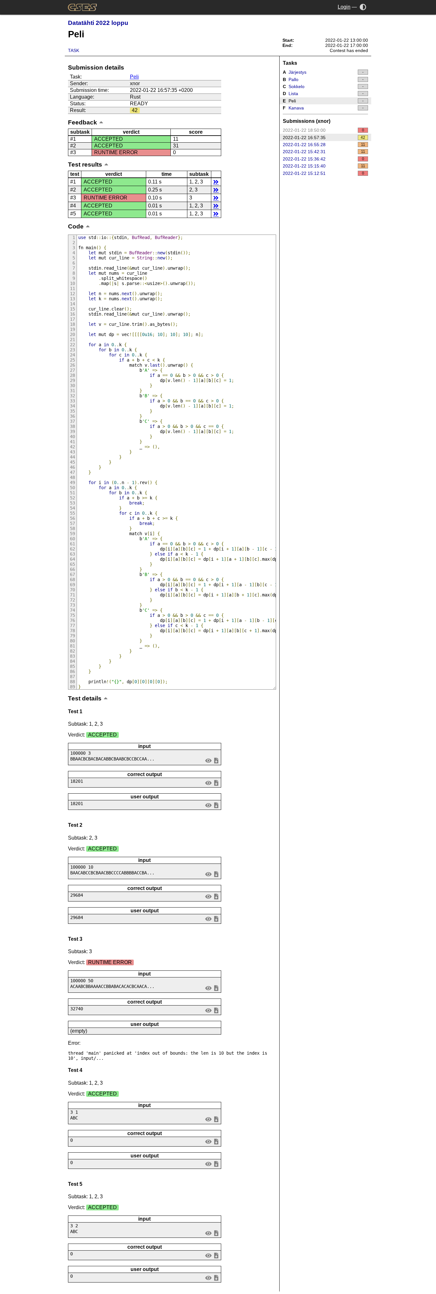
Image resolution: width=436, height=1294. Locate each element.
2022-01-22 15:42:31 (324, 151)
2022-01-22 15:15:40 (324, 165)
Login (344, 7)
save (216, 760)
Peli (134, 76)
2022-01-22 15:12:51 (323, 173)
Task (73, 50)
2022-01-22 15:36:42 (323, 158)
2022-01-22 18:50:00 (323, 130)
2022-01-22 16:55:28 (324, 144)
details (216, 181)
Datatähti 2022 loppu (98, 22)
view (208, 760)
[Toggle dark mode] (363, 7)
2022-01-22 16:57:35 (324, 137)
